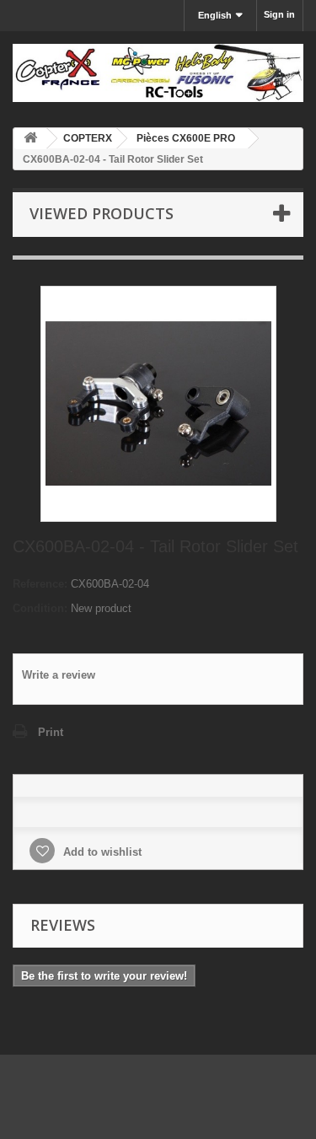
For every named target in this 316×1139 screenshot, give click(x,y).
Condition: (40, 608)
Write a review (58, 675)
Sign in (279, 14)
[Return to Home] (30, 138)
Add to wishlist (101, 852)
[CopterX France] (158, 73)
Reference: (40, 584)
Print (50, 732)
